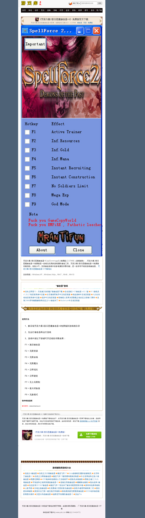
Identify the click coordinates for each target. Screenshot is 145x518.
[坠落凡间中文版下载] (22, 21)
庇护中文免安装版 (49, 297)
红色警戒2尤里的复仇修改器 (60, 488)
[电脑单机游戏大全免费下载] (31, 3)
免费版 (90, 23)
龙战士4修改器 (31, 473)
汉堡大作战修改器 (43, 494)
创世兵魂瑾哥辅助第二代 (84, 488)
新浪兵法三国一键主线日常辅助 (47, 491)
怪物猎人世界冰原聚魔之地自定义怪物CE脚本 (76, 297)
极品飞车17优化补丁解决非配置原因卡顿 (66, 485)
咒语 (85, 23)
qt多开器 (28, 488)
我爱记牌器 (35, 479)
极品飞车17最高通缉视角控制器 (66, 476)
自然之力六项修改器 (47, 473)
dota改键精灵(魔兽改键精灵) (80, 473)
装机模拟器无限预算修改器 (73, 491)
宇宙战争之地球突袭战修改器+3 (45, 482)
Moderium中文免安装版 (70, 300)
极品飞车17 (62, 473)
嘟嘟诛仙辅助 (82, 482)
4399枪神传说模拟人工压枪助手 (55, 479)
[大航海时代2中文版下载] (100, 21)
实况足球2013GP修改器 (38, 485)
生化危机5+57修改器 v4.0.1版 (76, 291)
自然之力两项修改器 (43, 476)
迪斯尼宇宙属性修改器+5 (63, 494)
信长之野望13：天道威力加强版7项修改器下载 (44, 291)
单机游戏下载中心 (49, 512)
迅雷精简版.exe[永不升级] (89, 421)
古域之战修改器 (40, 488)
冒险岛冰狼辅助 (76, 479)
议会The (78, 494)
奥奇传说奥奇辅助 (92, 485)
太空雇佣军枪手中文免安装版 (58, 294)
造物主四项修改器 (67, 482)
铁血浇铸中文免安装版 (81, 294)
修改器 (79, 23)
